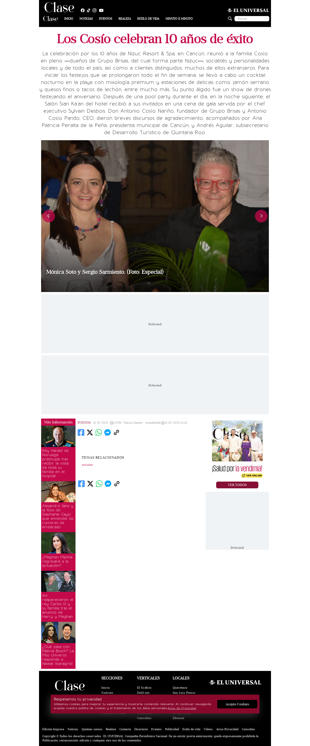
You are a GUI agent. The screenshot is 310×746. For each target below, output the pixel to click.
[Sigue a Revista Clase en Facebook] (84, 10)
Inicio (68, 18)
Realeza (125, 18)
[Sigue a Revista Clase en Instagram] (95, 10)
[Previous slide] (48, 216)
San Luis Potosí (184, 693)
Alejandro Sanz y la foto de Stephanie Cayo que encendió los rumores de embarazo (58, 516)
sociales (87, 465)
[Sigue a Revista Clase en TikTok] (90, 10)
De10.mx (143, 693)
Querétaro (180, 687)
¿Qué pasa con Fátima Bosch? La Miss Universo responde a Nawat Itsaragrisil (58, 655)
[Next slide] (261, 216)
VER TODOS (237, 485)
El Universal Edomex (182, 715)
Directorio (141, 729)
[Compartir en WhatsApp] (98, 432)
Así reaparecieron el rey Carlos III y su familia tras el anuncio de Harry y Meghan (57, 606)
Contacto (125, 729)
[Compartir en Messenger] (107, 432)
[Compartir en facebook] (81, 432)
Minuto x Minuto (179, 18)
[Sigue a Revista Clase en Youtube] (102, 10)
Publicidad (172, 729)
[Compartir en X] (89, 432)
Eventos (105, 18)
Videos (208, 729)
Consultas (144, 718)
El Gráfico (144, 687)
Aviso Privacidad (227, 729)
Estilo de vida (148, 18)
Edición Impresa (53, 729)
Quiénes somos (92, 729)
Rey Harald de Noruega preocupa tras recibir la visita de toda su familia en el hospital (55, 463)
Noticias (86, 18)
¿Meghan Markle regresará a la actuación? (57, 561)
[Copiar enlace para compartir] (116, 432)
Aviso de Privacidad (182, 708)
